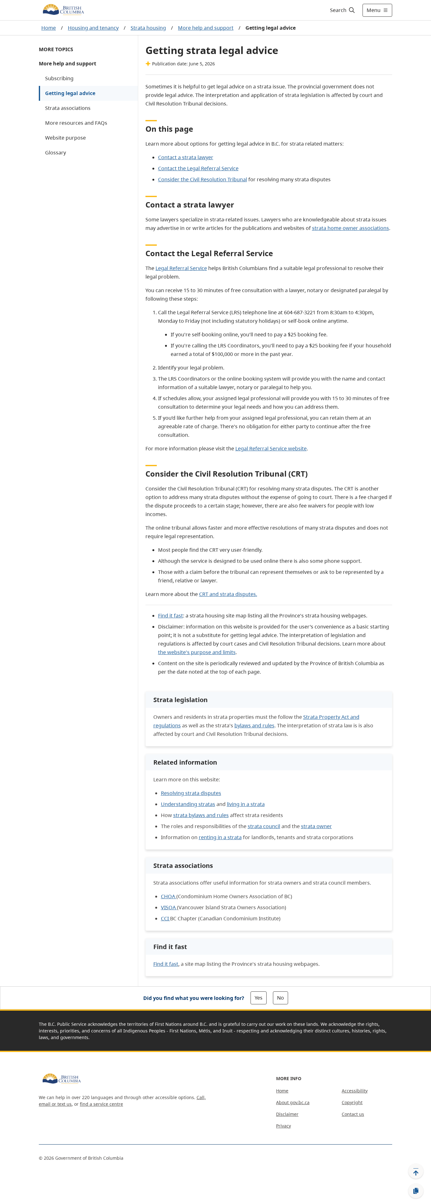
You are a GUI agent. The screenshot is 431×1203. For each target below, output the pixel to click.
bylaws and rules (254, 725)
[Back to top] (415, 1171)
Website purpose (65, 137)
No (280, 997)
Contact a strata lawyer (185, 157)
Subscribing (59, 78)
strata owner (316, 826)
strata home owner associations (350, 228)
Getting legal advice (70, 93)
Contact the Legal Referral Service (198, 168)
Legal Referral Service (181, 268)
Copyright (352, 1102)
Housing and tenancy (93, 27)
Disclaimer (287, 1114)
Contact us (353, 1114)
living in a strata (246, 804)
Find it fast (170, 615)
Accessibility (355, 1091)
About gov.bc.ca (293, 1102)
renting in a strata (220, 837)
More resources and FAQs (76, 122)
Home (48, 27)
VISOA (169, 907)
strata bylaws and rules (201, 815)
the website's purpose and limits (197, 652)
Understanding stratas (188, 804)
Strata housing (148, 27)
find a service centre (101, 1104)
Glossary (55, 152)
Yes (259, 997)
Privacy (283, 1126)
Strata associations (68, 108)
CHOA (168, 896)
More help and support (205, 27)
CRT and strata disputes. (228, 594)
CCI (165, 918)
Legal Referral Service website (271, 448)
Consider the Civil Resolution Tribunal (202, 179)
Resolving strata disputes (191, 793)
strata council (264, 826)
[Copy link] (415, 1191)
